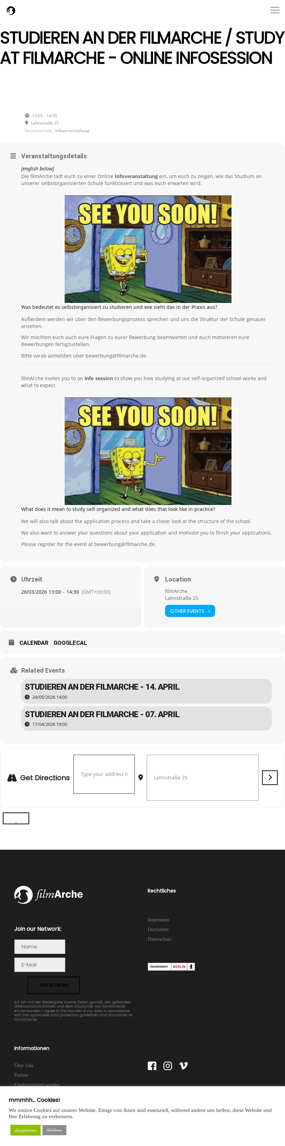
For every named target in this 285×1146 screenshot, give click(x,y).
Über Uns (23, 1065)
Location (178, 579)
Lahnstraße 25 (181, 598)
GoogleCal (70, 643)
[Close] (16, 818)
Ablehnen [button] (54, 1130)
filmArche (176, 591)
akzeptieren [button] (25, 1130)
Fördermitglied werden (36, 1085)
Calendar (33, 643)
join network (54, 985)
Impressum (158, 919)
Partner (21, 1075)
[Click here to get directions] (270, 777)
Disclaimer (158, 929)
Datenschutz (159, 939)
